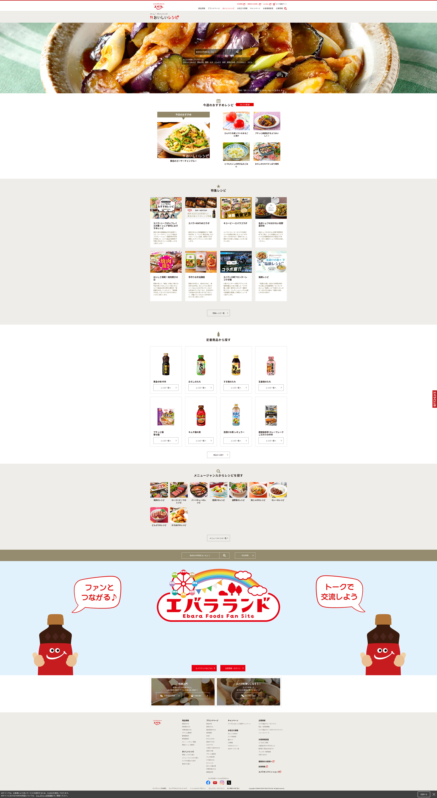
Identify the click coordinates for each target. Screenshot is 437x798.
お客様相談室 (268, 8)
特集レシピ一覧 (219, 313)
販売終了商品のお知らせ (266, 749)
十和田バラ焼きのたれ (213, 748)
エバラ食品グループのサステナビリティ (271, 730)
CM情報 (230, 743)
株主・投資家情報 (264, 727)
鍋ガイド (230, 740)
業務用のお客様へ (253, 4)
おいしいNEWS (232, 734)
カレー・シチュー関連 (189, 742)
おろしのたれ (210, 739)
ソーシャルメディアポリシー (198, 788)
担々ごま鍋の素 (211, 766)
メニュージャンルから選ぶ (190, 758)
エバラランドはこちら (204, 668)
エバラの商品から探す (189, 761)
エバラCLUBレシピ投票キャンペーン (239, 724)
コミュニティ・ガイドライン (216, 788)
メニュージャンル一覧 (218, 538)
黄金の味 (200, 62)
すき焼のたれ (210, 760)
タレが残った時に (250, 696)
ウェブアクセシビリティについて (178, 788)
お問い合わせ (263, 755)
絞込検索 (245, 555)
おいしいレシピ (228, 8)
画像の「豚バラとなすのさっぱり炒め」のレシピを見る (258, 90)
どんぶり (218, 62)
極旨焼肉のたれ (211, 730)
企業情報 (279, 8)
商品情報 (201, 8)
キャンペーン (255, 8)
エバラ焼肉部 (232, 737)
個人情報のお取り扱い (233, 788)
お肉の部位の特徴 (169, 696)
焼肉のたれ (185, 724)
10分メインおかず (189, 62)
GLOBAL (266, 4)
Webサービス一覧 (233, 749)
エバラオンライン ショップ (269, 772)
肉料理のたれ (186, 727)
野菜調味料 (185, 739)
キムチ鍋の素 (210, 757)
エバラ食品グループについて (267, 724)
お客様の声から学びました (267, 746)
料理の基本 (198, 696)
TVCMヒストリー (233, 746)
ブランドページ (214, 8)
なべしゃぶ (209, 763)
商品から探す (218, 455)
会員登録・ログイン (233, 668)
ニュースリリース (264, 733)
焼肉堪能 (209, 733)
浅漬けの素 (231, 62)
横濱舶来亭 (209, 772)
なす (211, 62)
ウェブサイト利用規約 (44, 795)
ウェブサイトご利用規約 (159, 788)
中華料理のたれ (187, 730)
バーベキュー (241, 62)
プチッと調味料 (187, 733)
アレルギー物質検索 (265, 752)
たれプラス (209, 745)
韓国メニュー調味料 (188, 745)
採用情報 (240, 4)
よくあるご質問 (263, 743)
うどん (250, 62)
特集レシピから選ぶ (188, 755)
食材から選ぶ (186, 764)
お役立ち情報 (242, 8)
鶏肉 (206, 62)
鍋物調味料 (185, 736)
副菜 (224, 62)
